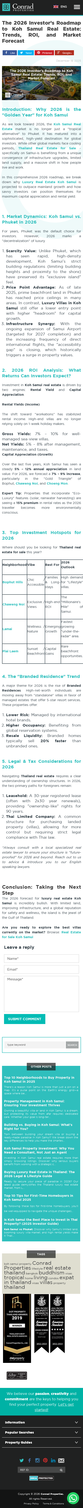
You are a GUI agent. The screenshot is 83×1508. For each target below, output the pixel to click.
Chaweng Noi (27, 483)
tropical (14, 1277)
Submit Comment (24, 1019)
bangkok (32, 1273)
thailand (14, 1287)
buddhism (51, 1272)
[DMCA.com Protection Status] (41, 1478)
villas (46, 1282)
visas (68, 1273)
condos (53, 1278)
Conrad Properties (27, 1265)
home (29, 1278)
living (41, 1277)
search (72, 1045)
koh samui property (17, 1263)
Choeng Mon (57, 483)
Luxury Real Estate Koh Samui (50, 182)
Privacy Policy (31, 1503)
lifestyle (37, 1268)
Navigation (77, 6)
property (59, 1283)
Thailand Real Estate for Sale (47, 148)
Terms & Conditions (53, 1503)
